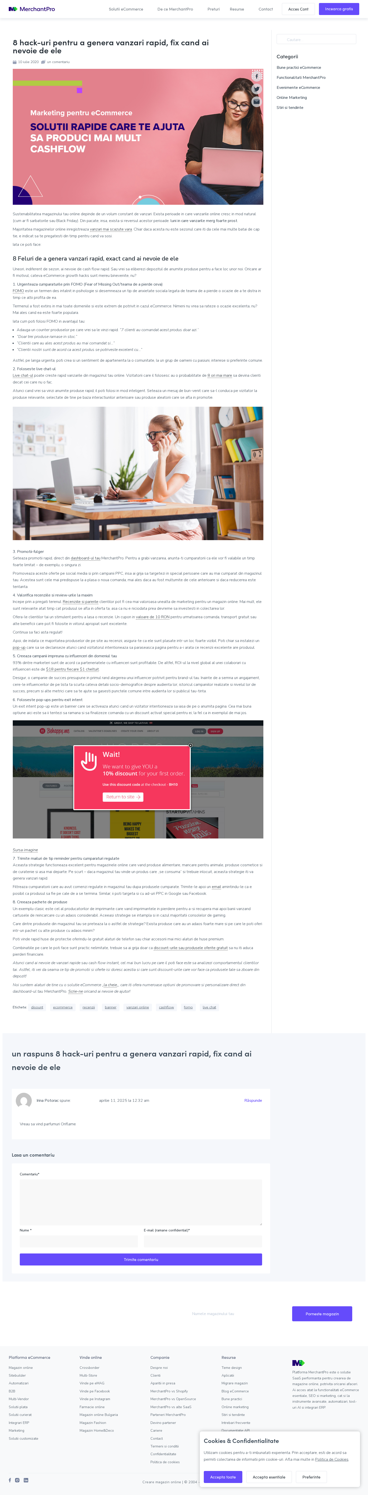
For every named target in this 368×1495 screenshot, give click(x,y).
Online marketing (235, 1407)
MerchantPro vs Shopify (169, 1391)
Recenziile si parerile (80, 601)
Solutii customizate (23, 1438)
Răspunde (253, 1100)
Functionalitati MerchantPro (301, 77)
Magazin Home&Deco (97, 1430)
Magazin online (21, 1367)
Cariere (156, 1430)
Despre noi (159, 1367)
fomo (188, 1007)
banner (110, 1007)
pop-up (19, 647)
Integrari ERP (19, 1422)
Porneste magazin (322, 1313)
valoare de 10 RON (152, 617)
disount (37, 1007)
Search (283, 40)
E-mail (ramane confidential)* (167, 1230)
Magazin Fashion (93, 1422)
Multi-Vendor (19, 1399)
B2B (12, 1391)
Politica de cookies (165, 1462)
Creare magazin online (161, 1482)
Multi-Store (88, 1375)
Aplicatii (228, 1375)
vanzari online (137, 1007)
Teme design (232, 1367)
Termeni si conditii (164, 1446)
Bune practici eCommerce (299, 67)
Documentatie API (236, 1430)
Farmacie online (92, 1407)
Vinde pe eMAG (92, 1383)
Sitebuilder (17, 1375)
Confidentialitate (163, 1454)
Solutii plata (18, 1407)
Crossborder (89, 1367)
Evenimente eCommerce (298, 87)
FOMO (18, 291)
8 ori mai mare (220, 375)
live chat (209, 1007)
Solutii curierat (20, 1414)
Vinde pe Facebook (95, 1391)
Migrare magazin (235, 1383)
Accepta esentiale (269, 1476)
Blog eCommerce (235, 1391)
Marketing (16, 1430)
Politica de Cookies (331, 1459)
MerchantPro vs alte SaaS (171, 1407)
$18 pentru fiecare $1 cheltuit (72, 669)
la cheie (110, 985)
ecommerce (63, 1007)
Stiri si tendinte (290, 107)
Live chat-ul (23, 375)
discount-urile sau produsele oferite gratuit (191, 948)
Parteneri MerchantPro (168, 1414)
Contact (156, 1438)
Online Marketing (292, 97)
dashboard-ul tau (85, 558)
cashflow (166, 1007)
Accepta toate (223, 1476)
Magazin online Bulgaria (99, 1414)
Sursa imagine (25, 850)
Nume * (26, 1230)
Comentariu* (29, 1174)
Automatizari (19, 1383)
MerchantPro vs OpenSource (173, 1399)
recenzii (89, 1007)
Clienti (155, 1375)
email (216, 887)
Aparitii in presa (162, 1383)
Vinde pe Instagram (95, 1399)
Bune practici (232, 1399)
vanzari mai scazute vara (111, 229)
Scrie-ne (75, 991)
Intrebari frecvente (236, 1422)
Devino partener (163, 1422)
